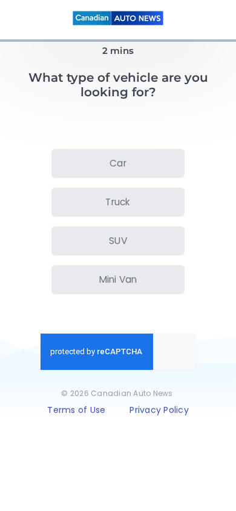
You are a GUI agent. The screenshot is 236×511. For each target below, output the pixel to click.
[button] (118, 163)
